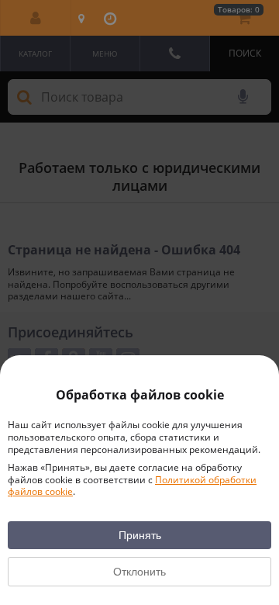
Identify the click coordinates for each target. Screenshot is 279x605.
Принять (140, 535)
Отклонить (139, 571)
